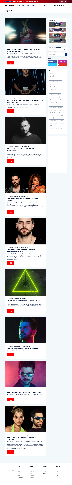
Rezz (51, 118)
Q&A (60, 112)
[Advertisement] (57, 154)
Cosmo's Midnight (54, 86)
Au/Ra (51, 76)
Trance (19, 473)
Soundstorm (57, 125)
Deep (19, 475)
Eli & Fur (60, 92)
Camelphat (52, 84)
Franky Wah (52, 99)
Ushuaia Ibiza (58, 131)
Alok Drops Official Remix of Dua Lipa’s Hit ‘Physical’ (22, 438)
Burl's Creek (58, 81)
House (19, 471)
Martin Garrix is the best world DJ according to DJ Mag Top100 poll (25, 101)
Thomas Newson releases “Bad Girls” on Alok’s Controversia (24, 150)
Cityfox (58, 84)
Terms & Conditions (48, 482)
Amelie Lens (52, 73)
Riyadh (55, 118)
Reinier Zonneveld (59, 115)
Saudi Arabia (60, 120)
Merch (43, 5)
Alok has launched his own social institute (22, 348)
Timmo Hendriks (58, 128)
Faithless (52, 97)
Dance (19, 469)
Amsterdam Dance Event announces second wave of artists (25, 1)
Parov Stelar (61, 110)
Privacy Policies (58, 482)
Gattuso (57, 102)
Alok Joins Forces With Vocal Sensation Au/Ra (23, 301)
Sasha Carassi (53, 120)
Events (28, 5)
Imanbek (52, 105)
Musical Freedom (53, 110)
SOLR (51, 125)
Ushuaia (51, 131)
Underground (20, 477)
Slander (56, 123)
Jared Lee (58, 105)
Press (57, 473)
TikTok (51, 128)
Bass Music (32, 469)
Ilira (62, 102)
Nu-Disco (32, 477)
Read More (11, 62)
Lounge (31, 473)
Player (33, 5)
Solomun (62, 123)
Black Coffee (61, 79)
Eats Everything (53, 92)
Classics (32, 475)
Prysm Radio (11, 47)
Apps (39, 5)
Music (23, 5)
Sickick (51, 123)
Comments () (27, 47)
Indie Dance (32, 471)
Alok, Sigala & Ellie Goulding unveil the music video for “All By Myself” (23, 50)
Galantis (52, 102)
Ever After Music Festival (55, 94)
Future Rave (59, 99)
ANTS (59, 73)
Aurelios (56, 76)
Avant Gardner (53, 79)
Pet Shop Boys (53, 112)
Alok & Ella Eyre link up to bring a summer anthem (22, 199)
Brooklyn (52, 81)
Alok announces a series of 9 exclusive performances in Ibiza (21, 250)
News (18, 5)
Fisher (57, 97)
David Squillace (53, 89)
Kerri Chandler (53, 107)
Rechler (51, 115)
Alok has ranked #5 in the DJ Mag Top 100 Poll (24, 392)
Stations (58, 469)
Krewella (60, 107)
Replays (57, 471)
